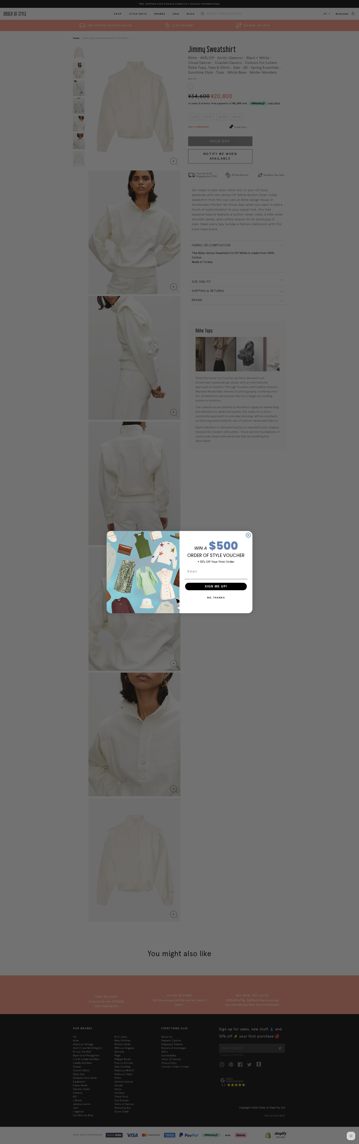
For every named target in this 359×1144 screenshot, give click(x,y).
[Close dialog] (248, 535)
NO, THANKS (216, 597)
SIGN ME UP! (216, 586)
